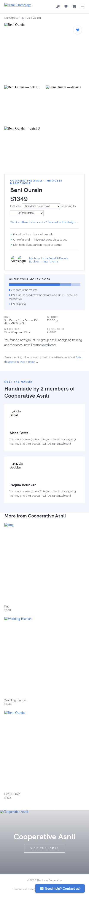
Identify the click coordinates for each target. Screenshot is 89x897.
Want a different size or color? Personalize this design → (44, 222)
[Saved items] (66, 7)
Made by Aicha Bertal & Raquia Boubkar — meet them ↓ (48, 260)
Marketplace (11, 18)
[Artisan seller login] (58, 6)
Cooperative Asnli (26, 395)
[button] (44, 53)
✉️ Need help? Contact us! (60, 888)
